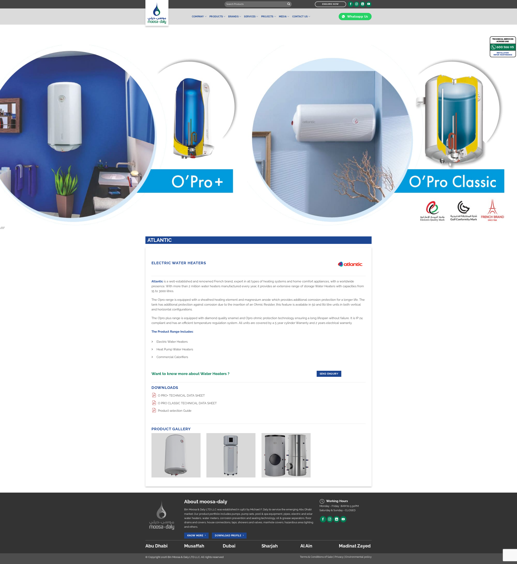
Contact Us (300, 16)
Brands (233, 16)
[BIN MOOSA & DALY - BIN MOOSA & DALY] (165, 13)
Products (216, 16)
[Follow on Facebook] (350, 4)
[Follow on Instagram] (356, 4)
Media (283, 16)
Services (249, 16)
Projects (267, 16)
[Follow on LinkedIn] (362, 4)
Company (198, 16)
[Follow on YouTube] (368, 4)
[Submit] (289, 4)
